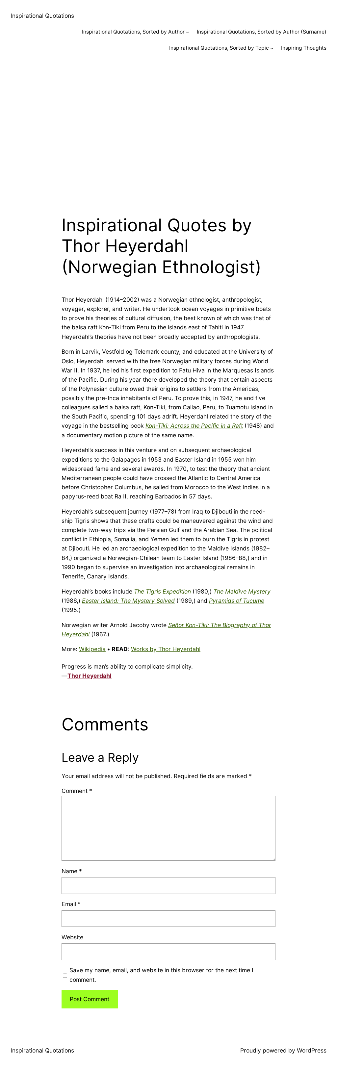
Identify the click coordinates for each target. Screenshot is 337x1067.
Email (71, 904)
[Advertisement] (168, 130)
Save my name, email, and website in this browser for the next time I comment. (161, 975)
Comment (77, 790)
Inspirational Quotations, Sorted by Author (133, 32)
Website (72, 937)
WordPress (311, 1050)
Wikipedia (92, 649)
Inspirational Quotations (42, 15)
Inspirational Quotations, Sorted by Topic (219, 48)
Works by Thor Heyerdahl (165, 649)
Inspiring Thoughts (303, 48)
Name (72, 871)
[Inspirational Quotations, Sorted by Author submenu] (187, 32)
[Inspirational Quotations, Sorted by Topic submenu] (271, 48)
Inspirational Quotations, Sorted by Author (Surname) (261, 32)
